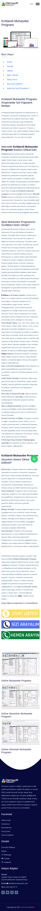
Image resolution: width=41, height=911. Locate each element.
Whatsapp (7, 855)
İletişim (4, 851)
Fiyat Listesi (5, 831)
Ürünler (9, 62)
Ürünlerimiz (5, 824)
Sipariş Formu (12, 79)
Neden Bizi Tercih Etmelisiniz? (18, 88)
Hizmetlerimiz (6, 828)
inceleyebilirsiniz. (32, 603)
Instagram (7, 862)
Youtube (6, 858)
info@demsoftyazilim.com (18, 883)
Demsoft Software (27, 907)
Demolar (10, 66)
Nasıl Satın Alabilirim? (15, 84)
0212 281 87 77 (12, 887)
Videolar (10, 71)
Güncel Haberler (7, 835)
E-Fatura (4, 295)
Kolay (3, 354)
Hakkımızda (5, 820)
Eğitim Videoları (12, 75)
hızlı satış (19, 397)
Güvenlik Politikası (8, 847)
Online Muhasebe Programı (16, 680)
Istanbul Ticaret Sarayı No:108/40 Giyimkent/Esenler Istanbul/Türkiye (14, 878)
